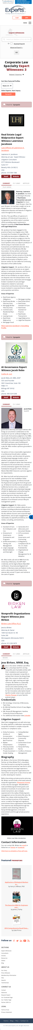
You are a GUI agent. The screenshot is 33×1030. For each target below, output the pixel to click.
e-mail (24, 845)
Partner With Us (6, 1002)
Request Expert (5, 995)
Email (6, 176)
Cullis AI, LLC (6, 374)
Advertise (4, 992)
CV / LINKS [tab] (16, 183)
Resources (4, 958)
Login (17, 17)
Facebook (21, 847)
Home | (6, 1021)
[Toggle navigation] (30, 23)
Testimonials (5, 982)
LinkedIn (27, 716)
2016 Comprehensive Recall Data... (16, 928)
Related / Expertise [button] (15, 75)
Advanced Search (16, 48)
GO (16, 52)
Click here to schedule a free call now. (14, 851)
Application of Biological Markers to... (16, 883)
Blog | (12, 1021)
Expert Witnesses (6, 951)
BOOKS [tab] (5, 658)
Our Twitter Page (6, 1000)
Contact (3, 990)
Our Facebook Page (7, 997)
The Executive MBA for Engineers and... (16, 906)
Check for (13, 105)
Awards (3, 980)
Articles (3, 955)
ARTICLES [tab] (26, 183)
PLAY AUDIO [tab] (7, 187)
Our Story (4, 970)
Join (26, 17)
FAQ (2, 978)
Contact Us (24, 1021)
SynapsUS (8, 94)
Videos (3, 960)
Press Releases (5, 973)
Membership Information (8, 975)
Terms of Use (5, 1010)
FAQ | (17, 1021)
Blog (2, 963)
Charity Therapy (11, 695)
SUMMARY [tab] (6, 183)
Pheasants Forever (23, 782)
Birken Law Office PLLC (11, 623)
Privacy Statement (6, 1012)
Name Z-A (6, 86)
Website (16, 176)
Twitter (12, 847)
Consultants (4, 953)
